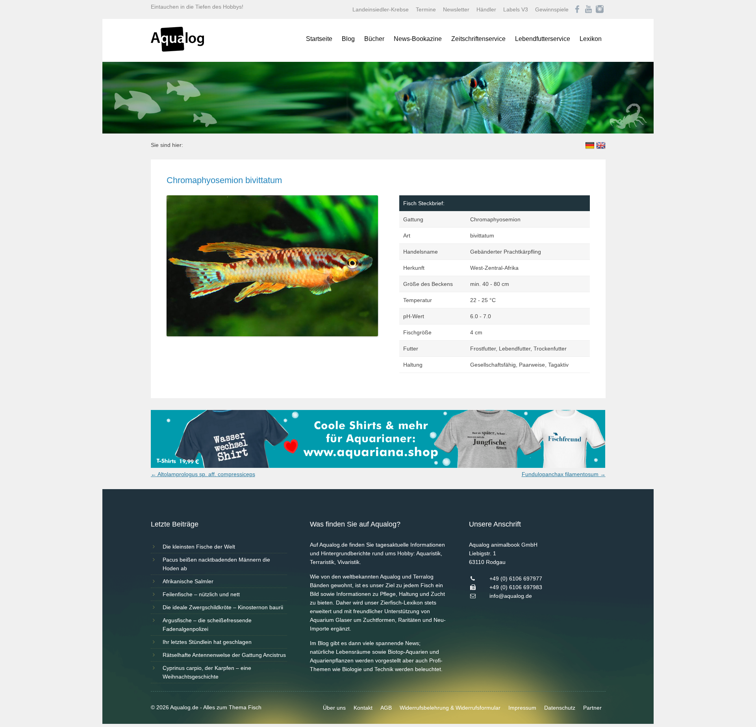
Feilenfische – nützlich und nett (201, 594)
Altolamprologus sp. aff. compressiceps (203, 474)
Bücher (374, 38)
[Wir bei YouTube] (588, 9)
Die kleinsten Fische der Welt (199, 546)
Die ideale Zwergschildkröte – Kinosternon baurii (223, 607)
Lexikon (591, 38)
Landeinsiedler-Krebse (380, 9)
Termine (426, 9)
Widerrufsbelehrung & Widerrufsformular (450, 708)
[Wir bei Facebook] (577, 9)
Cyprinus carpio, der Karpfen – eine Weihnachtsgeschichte (207, 672)
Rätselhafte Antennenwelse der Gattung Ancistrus (224, 655)
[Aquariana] (378, 466)
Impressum (522, 708)
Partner (592, 708)
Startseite (319, 38)
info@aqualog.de (510, 596)
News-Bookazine (418, 38)
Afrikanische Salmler (188, 581)
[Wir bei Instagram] (600, 9)
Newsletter (456, 9)
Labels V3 (515, 9)
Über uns (334, 708)
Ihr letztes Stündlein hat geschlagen (207, 642)
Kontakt (363, 708)
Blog (348, 38)
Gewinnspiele (552, 9)
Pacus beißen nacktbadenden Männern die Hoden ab (216, 563)
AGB (386, 708)
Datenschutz (559, 708)
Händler (486, 9)
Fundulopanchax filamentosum (564, 474)
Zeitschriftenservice (478, 38)
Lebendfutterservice (542, 38)
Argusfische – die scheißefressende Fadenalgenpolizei (207, 624)
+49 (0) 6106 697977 (515, 578)
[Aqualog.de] (177, 49)
